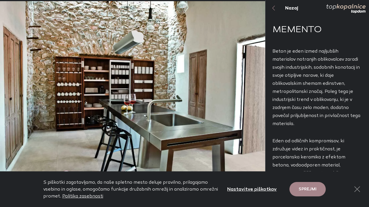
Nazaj (291, 8)
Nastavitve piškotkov (252, 189)
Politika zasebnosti (82, 196)
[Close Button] (357, 189)
